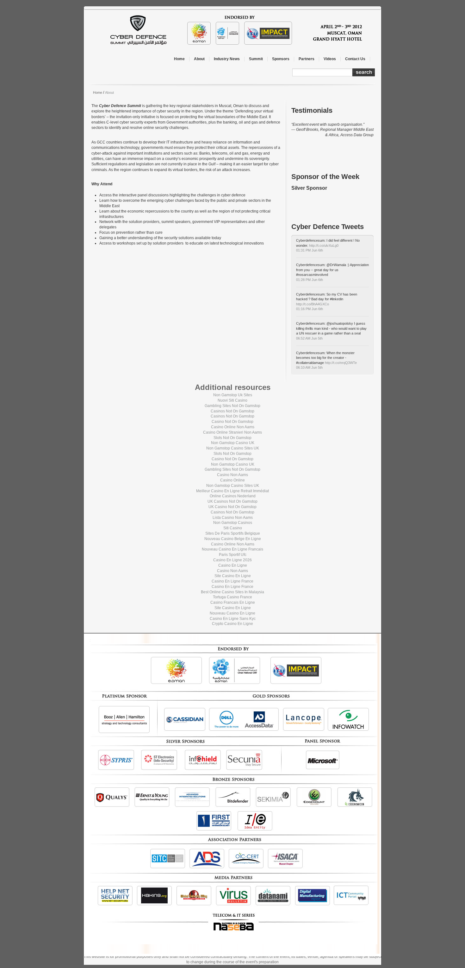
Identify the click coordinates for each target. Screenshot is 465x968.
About (109, 92)
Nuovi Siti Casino (232, 400)
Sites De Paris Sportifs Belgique (232, 533)
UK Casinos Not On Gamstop (232, 501)
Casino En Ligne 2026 (232, 560)
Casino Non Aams (232, 475)
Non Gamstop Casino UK (232, 443)
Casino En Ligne (232, 565)
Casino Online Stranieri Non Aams (232, 432)
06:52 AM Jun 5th (309, 338)
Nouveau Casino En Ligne (232, 613)
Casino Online (232, 480)
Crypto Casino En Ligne (232, 623)
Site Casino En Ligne (232, 576)
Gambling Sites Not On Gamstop (232, 406)
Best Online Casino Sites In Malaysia (232, 592)
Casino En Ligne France (232, 581)
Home (97, 92)
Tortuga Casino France (232, 597)
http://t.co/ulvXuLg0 (323, 245)
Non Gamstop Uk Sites (232, 395)
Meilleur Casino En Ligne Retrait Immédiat (232, 491)
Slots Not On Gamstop (232, 438)
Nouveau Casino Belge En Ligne (232, 539)
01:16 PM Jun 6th (309, 309)
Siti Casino (232, 528)
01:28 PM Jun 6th (309, 280)
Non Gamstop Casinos (232, 522)
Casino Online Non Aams (232, 427)
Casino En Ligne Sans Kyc (233, 618)
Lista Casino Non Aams (233, 517)
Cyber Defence (240, 30)
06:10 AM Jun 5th (309, 367)
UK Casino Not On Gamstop (232, 507)
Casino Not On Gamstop (232, 421)
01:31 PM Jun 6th (309, 250)
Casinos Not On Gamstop (232, 411)
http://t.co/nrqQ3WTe (341, 363)
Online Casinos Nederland (233, 496)
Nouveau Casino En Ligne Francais (232, 549)
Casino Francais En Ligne (232, 602)
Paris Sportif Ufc (232, 554)
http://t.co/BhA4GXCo (312, 304)
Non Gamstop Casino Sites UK (232, 448)
